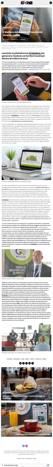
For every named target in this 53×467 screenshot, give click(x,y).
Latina (22, 359)
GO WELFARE (9, 359)
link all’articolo (16, 121)
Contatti (19, 458)
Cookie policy (29, 458)
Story (9, 27)
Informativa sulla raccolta (11, 465)
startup (32, 359)
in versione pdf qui (27, 121)
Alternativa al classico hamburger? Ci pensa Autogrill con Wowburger (23, 397)
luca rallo (7, 39)
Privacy (23, 458)
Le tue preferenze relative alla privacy (32, 465)
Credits (34, 458)
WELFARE (44, 359)
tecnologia (38, 359)
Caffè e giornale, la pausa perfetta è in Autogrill (33, 434)
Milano (27, 359)
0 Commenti (22, 39)
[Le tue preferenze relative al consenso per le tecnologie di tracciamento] (2, 464)
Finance (5, 27)
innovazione (16, 359)
